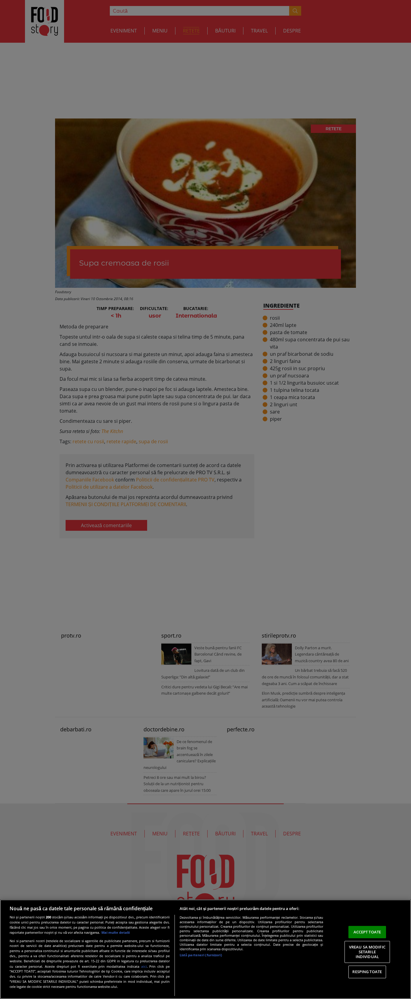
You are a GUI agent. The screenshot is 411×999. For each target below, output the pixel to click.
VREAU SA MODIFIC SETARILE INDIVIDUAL (367, 951)
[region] (205, 949)
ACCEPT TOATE (367, 932)
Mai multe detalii (115, 932)
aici (144, 966)
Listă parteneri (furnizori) (201, 955)
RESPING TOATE (367, 971)
